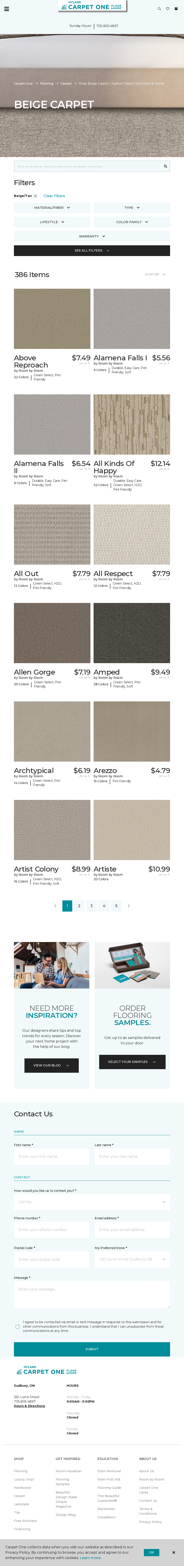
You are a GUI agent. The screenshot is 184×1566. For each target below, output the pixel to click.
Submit (92, 1349)
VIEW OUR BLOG (47, 1065)
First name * (23, 1145)
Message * (22, 1277)
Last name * (104, 1145)
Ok (151, 1552)
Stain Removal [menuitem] (109, 1471)
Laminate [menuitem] (21, 1504)
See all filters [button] (88, 250)
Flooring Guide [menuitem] (109, 1488)
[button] (159, 9)
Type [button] (128, 208)
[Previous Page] (55, 906)
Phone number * (27, 1218)
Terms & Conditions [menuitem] (148, 1511)
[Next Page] (128, 906)
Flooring (46, 83)
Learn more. (90, 1558)
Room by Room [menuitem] (151, 1479)
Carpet (66, 83)
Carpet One (23, 83)
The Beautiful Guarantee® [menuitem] (108, 1498)
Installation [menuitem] (106, 1517)
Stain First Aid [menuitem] (108, 1479)
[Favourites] (167, 9)
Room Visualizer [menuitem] (69, 1471)
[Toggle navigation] (6, 9)
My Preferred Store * (111, 1248)
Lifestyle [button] (49, 222)
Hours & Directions (29, 1406)
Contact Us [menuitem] (148, 1501)
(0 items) (176, 8)
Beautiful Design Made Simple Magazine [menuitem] (66, 1499)
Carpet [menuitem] (19, 1496)
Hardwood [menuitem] (22, 1488)
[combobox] (87, 166)
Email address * (107, 1218)
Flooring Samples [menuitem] (63, 1481)
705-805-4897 (107, 26)
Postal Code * (24, 1248)
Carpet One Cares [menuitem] (148, 1490)
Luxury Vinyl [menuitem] (24, 1479)
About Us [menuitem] (146, 1471)
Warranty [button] (89, 236)
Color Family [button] (129, 222)
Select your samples (128, 1062)
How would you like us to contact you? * (45, 1190)
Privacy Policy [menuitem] (150, 1522)
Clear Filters (54, 196)
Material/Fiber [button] (49, 208)
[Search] (165, 166)
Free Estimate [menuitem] (25, 1521)
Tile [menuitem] (17, 1512)
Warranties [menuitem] (106, 1509)
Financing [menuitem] (22, 1529)
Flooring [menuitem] (20, 1471)
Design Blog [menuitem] (66, 1515)
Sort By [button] (152, 274)
